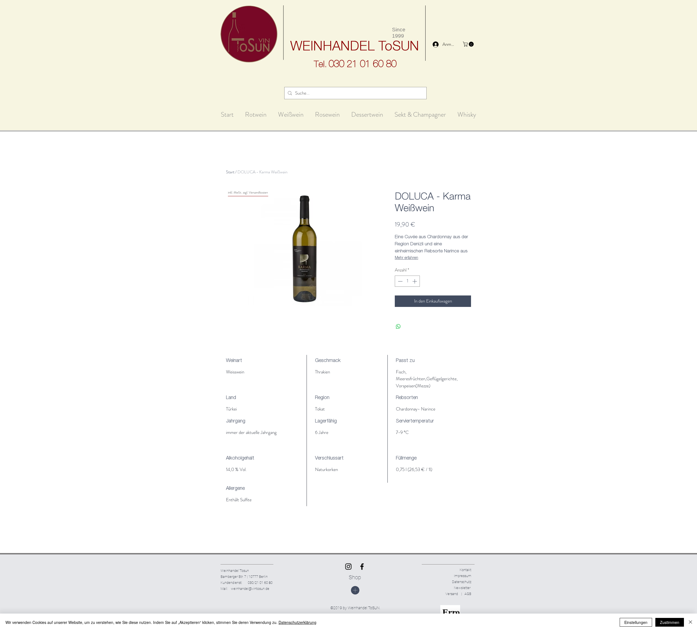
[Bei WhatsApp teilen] (398, 326)
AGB (466, 594)
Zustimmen (669, 622)
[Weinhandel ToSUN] (348, 566)
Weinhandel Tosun (235, 571)
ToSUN (398, 47)
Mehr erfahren (406, 258)
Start (230, 172)
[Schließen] (690, 622)
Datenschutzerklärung (297, 622)
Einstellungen (635, 622)
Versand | (453, 594)
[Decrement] (400, 281)
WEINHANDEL (332, 47)
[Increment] (415, 281)
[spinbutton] (407, 281)
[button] (469, 44)
